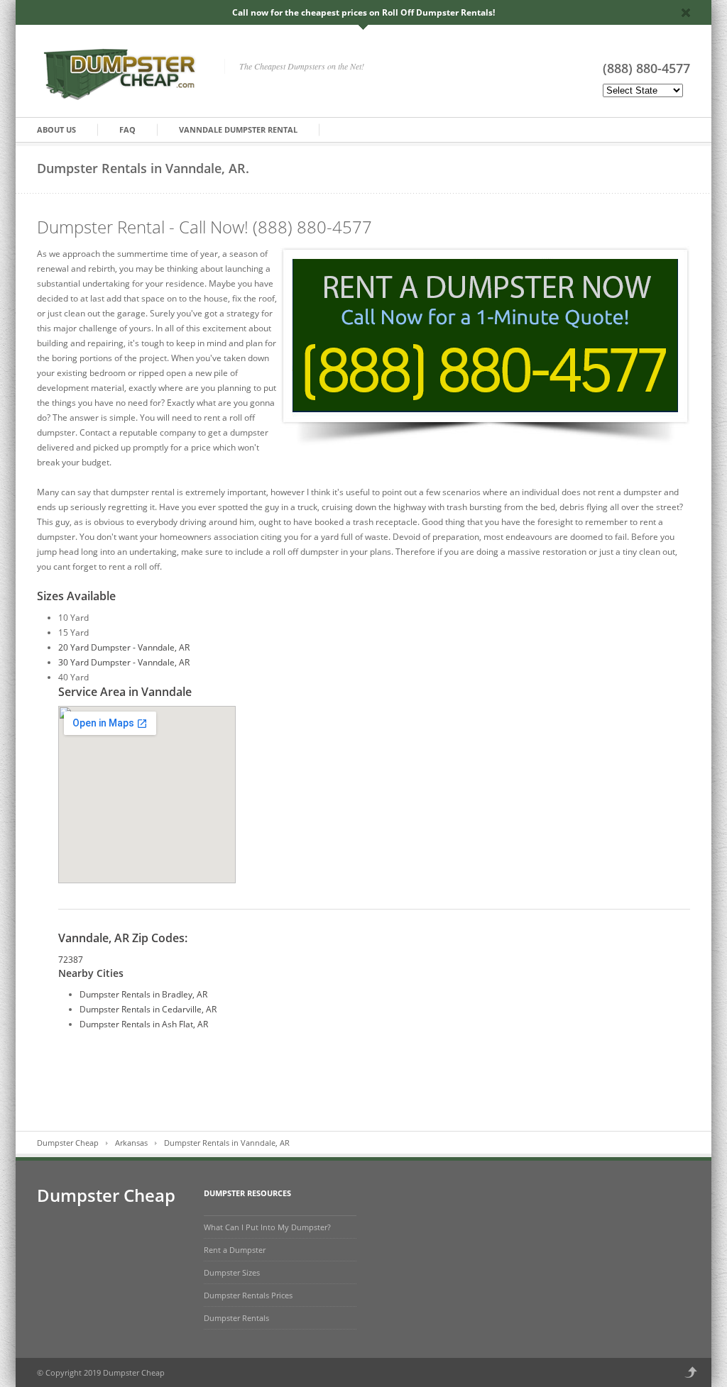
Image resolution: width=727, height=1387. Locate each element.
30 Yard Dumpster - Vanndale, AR (124, 662)
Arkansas (131, 1142)
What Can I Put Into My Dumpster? (267, 1227)
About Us (56, 129)
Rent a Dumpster (235, 1249)
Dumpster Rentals (236, 1318)
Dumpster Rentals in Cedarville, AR (148, 1009)
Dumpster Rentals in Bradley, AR (143, 994)
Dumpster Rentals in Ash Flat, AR (144, 1024)
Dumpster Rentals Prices (248, 1295)
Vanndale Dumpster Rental (238, 129)
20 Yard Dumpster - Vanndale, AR (124, 647)
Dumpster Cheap (68, 1142)
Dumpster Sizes (232, 1272)
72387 (70, 960)
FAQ (127, 129)
